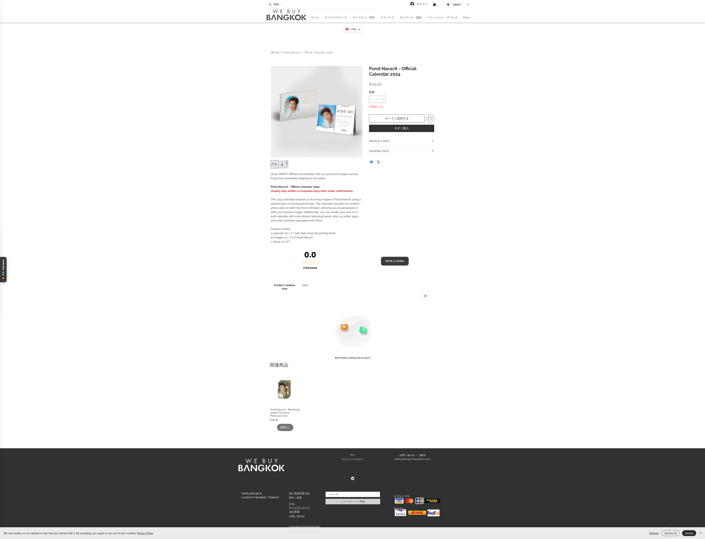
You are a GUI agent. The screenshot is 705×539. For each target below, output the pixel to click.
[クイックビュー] (285, 390)
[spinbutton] (378, 99)
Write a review (394, 261)
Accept (689, 533)
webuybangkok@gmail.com (412, 459)
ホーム (275, 52)
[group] (352, 403)
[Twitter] (352, 478)
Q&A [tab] (305, 285)
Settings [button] (654, 533)
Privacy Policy (145, 533)
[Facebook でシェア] (371, 162)
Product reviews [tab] (284, 285)
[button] (434, 4)
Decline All (671, 533)
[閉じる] (700, 533)
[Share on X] (378, 162)
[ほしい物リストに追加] (430, 118)
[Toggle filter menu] (425, 296)
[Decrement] (372, 99)
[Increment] (383, 99)
